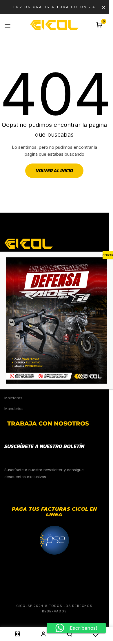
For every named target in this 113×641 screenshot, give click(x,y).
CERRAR (108, 255)
